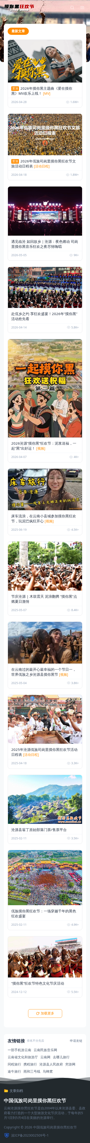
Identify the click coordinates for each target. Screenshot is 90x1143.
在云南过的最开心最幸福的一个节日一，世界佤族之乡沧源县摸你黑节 (43, 672)
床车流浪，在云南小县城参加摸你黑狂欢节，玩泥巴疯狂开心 (43, 518)
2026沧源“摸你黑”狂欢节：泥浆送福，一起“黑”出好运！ (43, 446)
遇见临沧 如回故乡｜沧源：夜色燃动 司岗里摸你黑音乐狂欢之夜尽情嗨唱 (44, 244)
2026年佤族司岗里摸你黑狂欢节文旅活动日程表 (43, 163)
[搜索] (72, 7)
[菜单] (82, 7)
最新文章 (18, 31)
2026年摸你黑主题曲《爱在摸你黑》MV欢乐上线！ (41, 91)
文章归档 (16, 1091)
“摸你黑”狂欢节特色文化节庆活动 (37, 983)
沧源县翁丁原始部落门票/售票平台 (39, 829)
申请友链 (76, 1041)
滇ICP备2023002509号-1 (30, 1135)
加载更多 (47, 1013)
